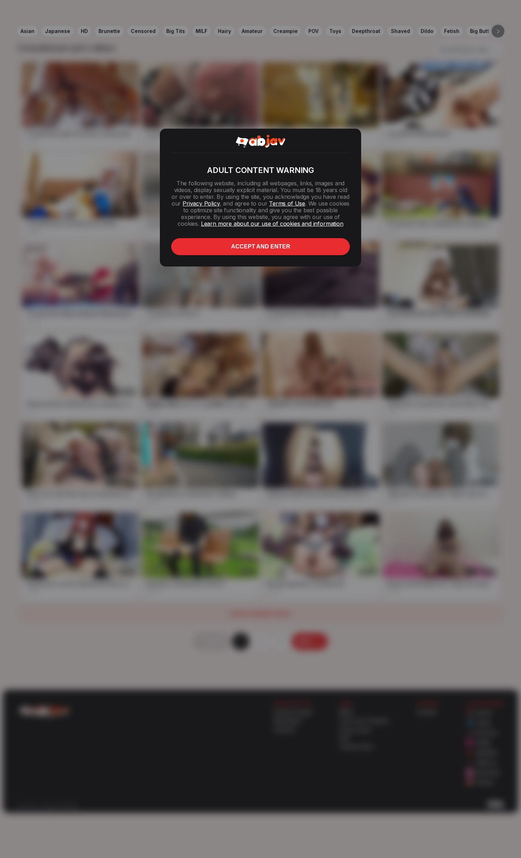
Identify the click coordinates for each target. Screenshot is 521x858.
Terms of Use (287, 203)
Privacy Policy (201, 203)
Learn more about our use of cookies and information (272, 223)
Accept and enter (260, 246)
